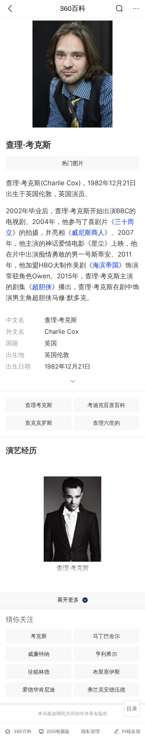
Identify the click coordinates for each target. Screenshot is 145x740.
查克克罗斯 (38, 422)
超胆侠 (42, 287)
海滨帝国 (105, 265)
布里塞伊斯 (106, 671)
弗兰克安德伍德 (106, 689)
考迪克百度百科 (106, 405)
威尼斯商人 (88, 232)
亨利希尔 (106, 653)
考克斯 (39, 636)
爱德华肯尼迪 (38, 689)
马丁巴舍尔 (106, 636)
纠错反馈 (131, 731)
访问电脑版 (58, 731)
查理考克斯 (38, 405)
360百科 (72, 8)
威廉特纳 (38, 653)
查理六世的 (106, 422)
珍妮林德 (38, 671)
